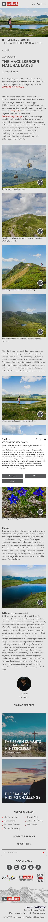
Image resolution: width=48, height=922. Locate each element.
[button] (6, 439)
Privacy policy (41, 439)
